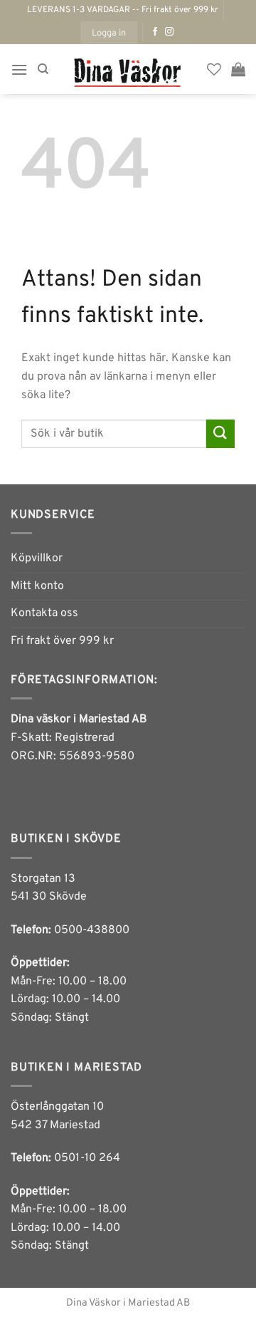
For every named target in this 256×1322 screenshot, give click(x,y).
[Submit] (220, 433)
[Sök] (43, 69)
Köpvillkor (37, 558)
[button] (108, 32)
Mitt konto (37, 586)
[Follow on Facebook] (155, 32)
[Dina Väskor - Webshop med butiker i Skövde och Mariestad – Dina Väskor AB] (128, 69)
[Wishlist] (214, 69)
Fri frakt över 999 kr (62, 641)
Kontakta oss (44, 613)
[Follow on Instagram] (169, 32)
